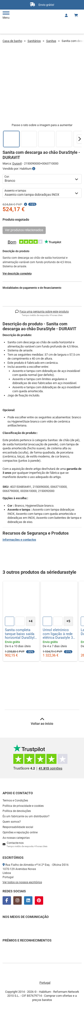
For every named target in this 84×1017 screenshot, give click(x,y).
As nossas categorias (16, 837)
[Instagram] (17, 900)
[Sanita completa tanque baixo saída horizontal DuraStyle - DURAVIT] (21, 599)
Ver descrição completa (17, 273)
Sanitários (34, 41)
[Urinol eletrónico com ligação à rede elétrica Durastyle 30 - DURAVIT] (59, 599)
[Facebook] (7, 900)
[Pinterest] (39, 900)
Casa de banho (12, 41)
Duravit (17, 163)
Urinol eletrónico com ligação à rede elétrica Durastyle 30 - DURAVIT (59, 634)
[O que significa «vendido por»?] (33, 169)
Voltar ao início (42, 723)
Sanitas (51, 41)
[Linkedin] (28, 900)
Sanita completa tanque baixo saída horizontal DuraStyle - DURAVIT (20, 634)
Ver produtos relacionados (24, 230)
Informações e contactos (19, 539)
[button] (79, 139)
